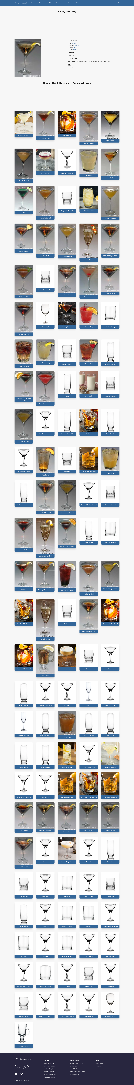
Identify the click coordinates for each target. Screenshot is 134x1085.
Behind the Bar (79, 2)
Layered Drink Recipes (49, 1077)
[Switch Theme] (118, 3)
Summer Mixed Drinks (49, 1071)
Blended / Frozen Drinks (50, 1074)
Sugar (74, 49)
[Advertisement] (67, 27)
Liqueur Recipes (68, 2)
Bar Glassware (73, 1066)
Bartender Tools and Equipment (77, 1071)
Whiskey (74, 43)
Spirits (40, 2)
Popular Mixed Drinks (49, 1063)
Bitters (75, 47)
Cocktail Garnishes (74, 1068)
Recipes (33, 2)
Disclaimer (98, 1066)
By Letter (58, 2)
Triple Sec (76, 45)
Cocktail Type (49, 2)
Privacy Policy (99, 1063)
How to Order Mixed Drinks (76, 1063)
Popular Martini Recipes (49, 1066)
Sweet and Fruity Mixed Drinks (51, 1068)
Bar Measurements (74, 1074)
